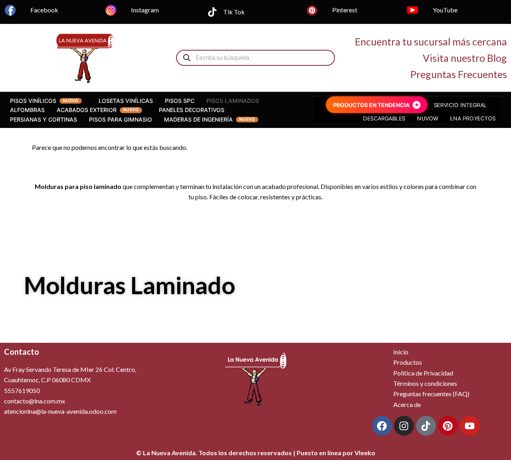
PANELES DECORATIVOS (191, 109)
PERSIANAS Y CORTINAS (43, 119)
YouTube (445, 10)
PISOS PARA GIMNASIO (120, 119)
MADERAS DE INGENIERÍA (198, 119)
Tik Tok (234, 12)
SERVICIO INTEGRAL (460, 105)
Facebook (44, 10)
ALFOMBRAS (27, 109)
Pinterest (344, 10)
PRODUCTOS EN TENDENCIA (371, 105)
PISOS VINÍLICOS (33, 100)
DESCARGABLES (384, 118)
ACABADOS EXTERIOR (87, 109)
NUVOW (427, 118)
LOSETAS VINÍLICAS (126, 100)
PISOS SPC (179, 100)
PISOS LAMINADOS (232, 100)
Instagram (145, 10)
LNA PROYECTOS (473, 118)
